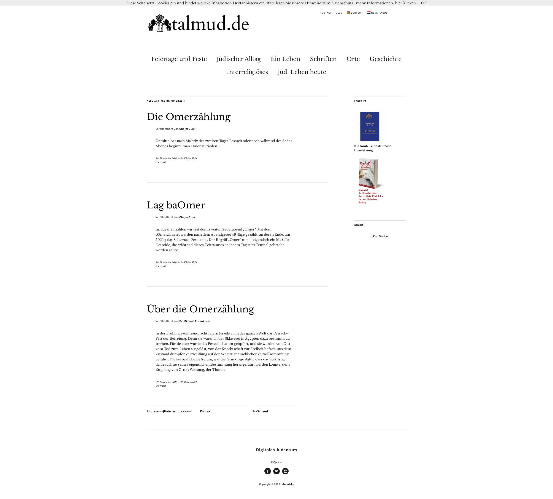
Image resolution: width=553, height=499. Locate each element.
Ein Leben (285, 59)
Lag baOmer (176, 205)
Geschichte (386, 59)
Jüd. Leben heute (302, 72)
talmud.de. (287, 484)
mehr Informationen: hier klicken (386, 3)
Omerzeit (161, 162)
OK (424, 3)
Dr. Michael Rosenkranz (194, 321)
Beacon (187, 411)
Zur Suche (380, 236)
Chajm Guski (187, 128)
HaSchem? (260, 411)
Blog (339, 12)
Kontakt (326, 12)
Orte (353, 59)
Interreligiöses (247, 72)
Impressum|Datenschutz (164, 411)
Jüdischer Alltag (239, 59)
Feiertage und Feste (179, 59)
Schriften (323, 59)
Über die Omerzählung (200, 309)
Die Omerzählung (188, 116)
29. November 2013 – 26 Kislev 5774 (176, 158)
